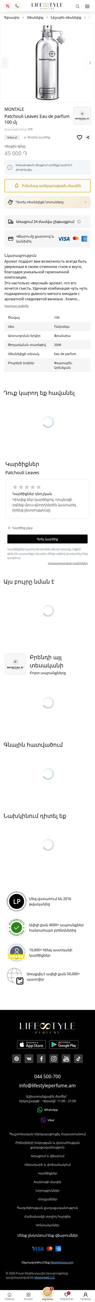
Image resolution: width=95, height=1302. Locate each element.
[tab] (42, 97)
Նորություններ (47, 1190)
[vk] (29, 1058)
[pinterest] (16, 1058)
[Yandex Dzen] (78, 1058)
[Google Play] (63, 1045)
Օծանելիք (35, 17)
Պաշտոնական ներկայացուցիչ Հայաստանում (47, 1134)
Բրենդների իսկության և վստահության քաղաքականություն (47, 1144)
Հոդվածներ (47, 1199)
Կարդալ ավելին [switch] (16, 306)
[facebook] (41, 1058)
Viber (51, 1120)
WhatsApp (51, 1110)
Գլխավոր (11, 17)
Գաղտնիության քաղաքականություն (47, 1208)
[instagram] (53, 1058)
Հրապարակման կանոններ (68, 563)
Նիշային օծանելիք (66, 17)
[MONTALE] (82, 116)
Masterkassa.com (61, 1262)
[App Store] (31, 1045)
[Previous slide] (5, 63)
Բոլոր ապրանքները (48, 672)
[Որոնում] (77, 6)
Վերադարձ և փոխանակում (47, 1164)
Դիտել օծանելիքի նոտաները (39, 202)
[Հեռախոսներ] (17, 6)
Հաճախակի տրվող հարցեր (47, 1216)
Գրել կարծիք (47, 539)
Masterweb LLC (44, 1277)
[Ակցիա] (8, 6)
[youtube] (66, 1058)
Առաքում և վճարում (47, 1156)
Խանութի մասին (47, 1182)
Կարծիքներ (47, 1173)
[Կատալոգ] (87, 6)
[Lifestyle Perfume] (47, 6)
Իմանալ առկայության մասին (51, 185)
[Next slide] (89, 63)
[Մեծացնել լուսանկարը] (47, 63)
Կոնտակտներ (47, 1225)
